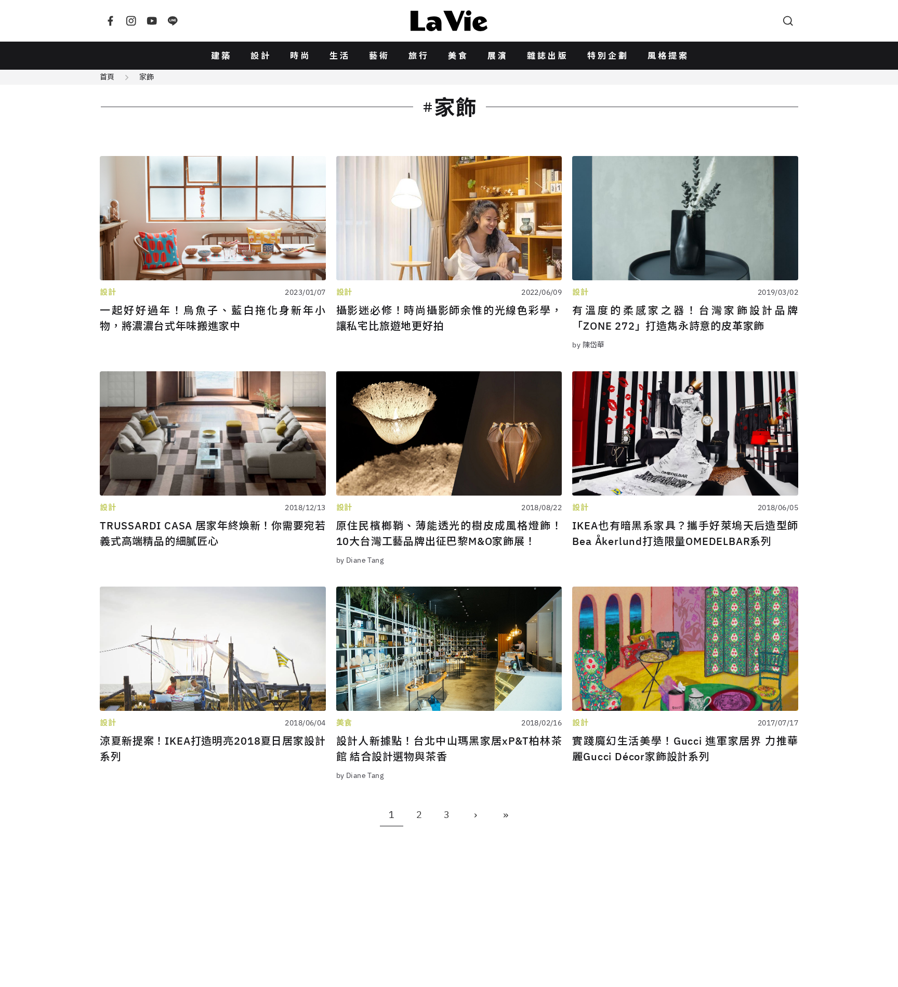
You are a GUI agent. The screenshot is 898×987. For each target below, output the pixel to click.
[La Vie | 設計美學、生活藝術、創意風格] (449, 20)
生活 (339, 55)
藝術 (379, 55)
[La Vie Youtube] (151, 20)
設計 (260, 55)
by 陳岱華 (588, 344)
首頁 (107, 77)
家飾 (146, 77)
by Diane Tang (360, 560)
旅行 (418, 55)
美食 (458, 55)
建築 (221, 55)
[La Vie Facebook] (110, 20)
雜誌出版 (548, 55)
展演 (497, 55)
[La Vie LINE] (172, 20)
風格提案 (668, 55)
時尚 (300, 55)
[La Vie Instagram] (131, 20)
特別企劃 (608, 55)
